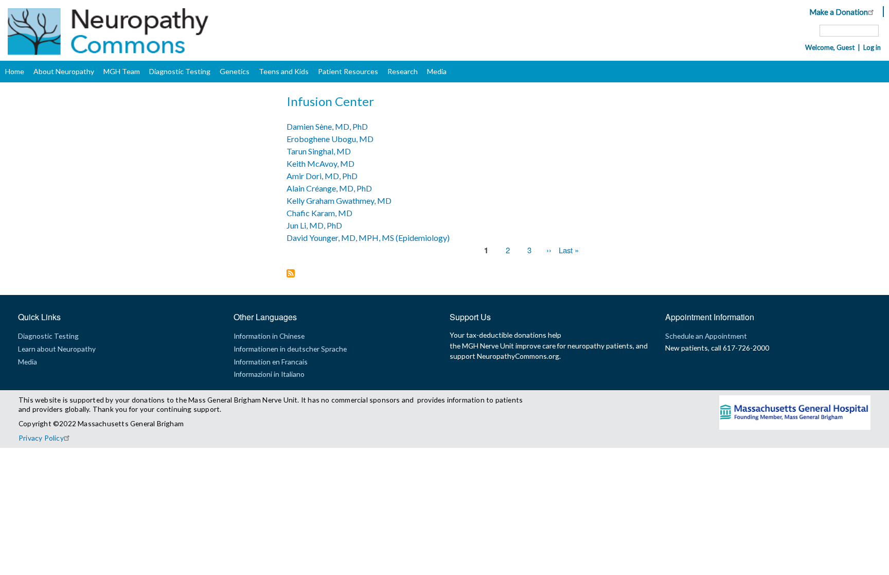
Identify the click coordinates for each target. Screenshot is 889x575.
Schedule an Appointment (706, 336)
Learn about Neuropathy (57, 348)
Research (402, 71)
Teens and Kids (284, 71)
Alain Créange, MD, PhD (329, 188)
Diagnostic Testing (179, 71)
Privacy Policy (41, 437)
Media (437, 71)
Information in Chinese (269, 336)
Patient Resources (348, 71)
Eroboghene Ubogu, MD (330, 139)
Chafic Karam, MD (319, 213)
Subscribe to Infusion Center (291, 274)
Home (14, 71)
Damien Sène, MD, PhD (327, 126)
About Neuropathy (63, 71)
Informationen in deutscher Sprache (290, 348)
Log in (872, 47)
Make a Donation (838, 11)
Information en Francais (271, 361)
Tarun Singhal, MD (319, 151)
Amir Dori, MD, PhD (322, 176)
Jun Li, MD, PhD (314, 225)
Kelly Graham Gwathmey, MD (339, 200)
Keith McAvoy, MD (320, 163)
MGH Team (121, 71)
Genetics (235, 71)
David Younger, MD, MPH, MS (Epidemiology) (368, 237)
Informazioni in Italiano (269, 374)
